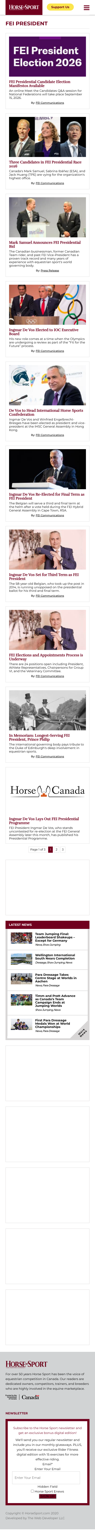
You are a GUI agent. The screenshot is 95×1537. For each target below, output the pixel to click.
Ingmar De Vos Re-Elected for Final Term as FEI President (46, 496)
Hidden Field (47, 1487)
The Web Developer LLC (46, 1518)
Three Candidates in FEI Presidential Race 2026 (45, 164)
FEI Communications (50, 103)
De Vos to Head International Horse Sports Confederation (46, 412)
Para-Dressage (51, 985)
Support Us (60, 7)
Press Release (50, 270)
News (38, 945)
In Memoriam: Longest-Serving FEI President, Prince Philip (39, 737)
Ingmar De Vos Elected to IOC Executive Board (43, 332)
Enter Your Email (47, 1469)
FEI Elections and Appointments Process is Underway (46, 657)
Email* (47, 1464)
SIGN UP (48, 1496)
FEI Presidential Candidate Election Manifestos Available (39, 83)
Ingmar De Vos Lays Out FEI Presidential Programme (44, 821)
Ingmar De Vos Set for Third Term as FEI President (44, 576)
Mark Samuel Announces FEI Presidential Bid (45, 244)
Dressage (40, 962)
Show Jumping (51, 945)
